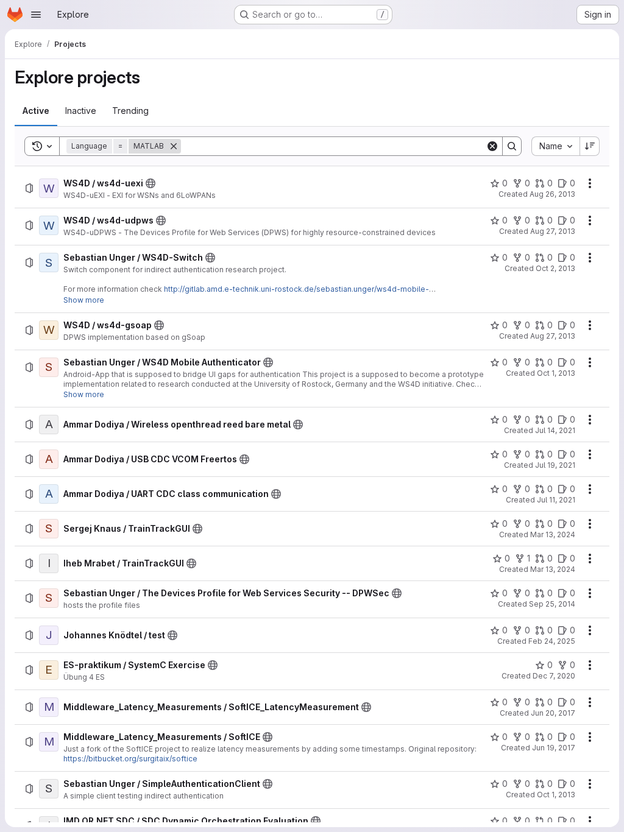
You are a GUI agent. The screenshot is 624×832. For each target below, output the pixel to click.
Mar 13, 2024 (552, 534)
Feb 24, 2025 (551, 641)
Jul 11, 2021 (556, 499)
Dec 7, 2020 (554, 675)
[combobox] (555, 146)
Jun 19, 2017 (553, 747)
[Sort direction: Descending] (590, 146)
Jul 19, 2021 (555, 465)
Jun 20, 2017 (553, 712)
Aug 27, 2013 (552, 231)
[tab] (36, 111)
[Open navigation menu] (36, 14)
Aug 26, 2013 (552, 194)
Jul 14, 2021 (555, 430)
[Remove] (173, 146)
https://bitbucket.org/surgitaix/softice (130, 758)
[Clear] (492, 146)
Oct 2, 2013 (555, 268)
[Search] (512, 146)
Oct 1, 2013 (556, 373)
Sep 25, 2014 (552, 603)
